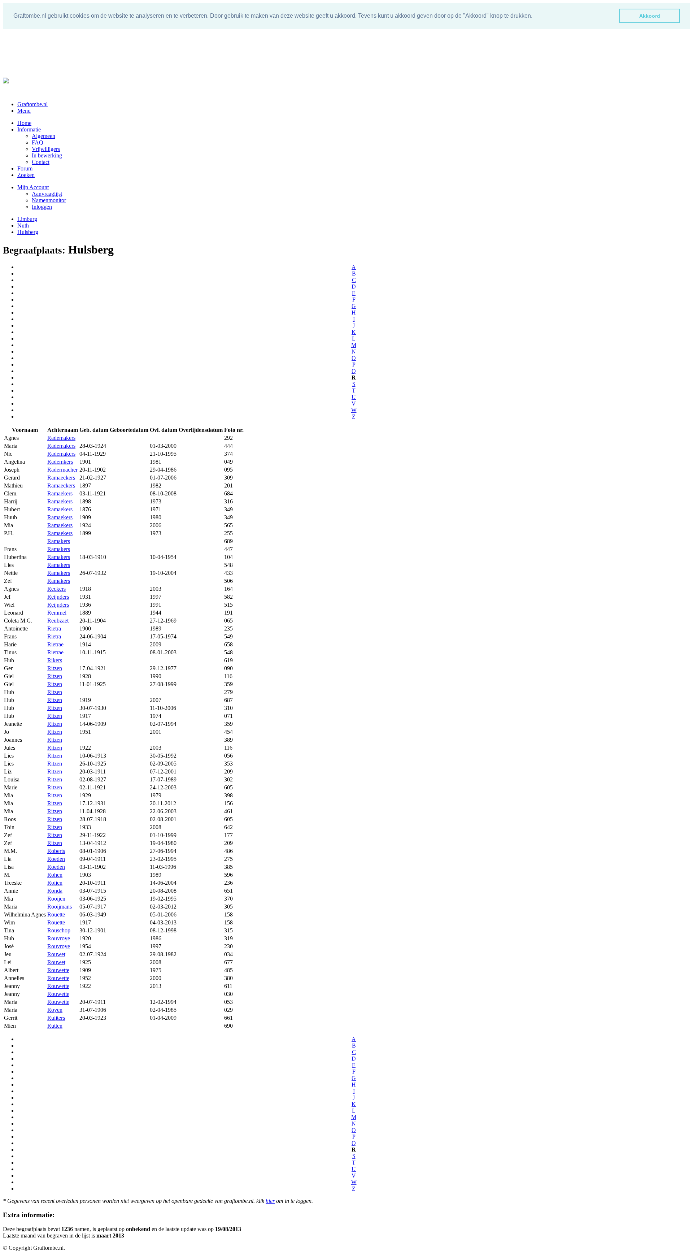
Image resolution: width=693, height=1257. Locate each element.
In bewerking (47, 155)
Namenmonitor (49, 200)
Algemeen (43, 136)
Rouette (56, 914)
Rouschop (58, 930)
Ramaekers (60, 493)
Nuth (23, 225)
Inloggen (42, 207)
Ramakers (58, 541)
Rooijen (56, 899)
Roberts (56, 851)
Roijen (54, 883)
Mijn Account (33, 187)
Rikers (54, 660)
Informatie (29, 129)
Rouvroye (58, 938)
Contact (40, 162)
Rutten (54, 1026)
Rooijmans (59, 906)
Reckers (56, 589)
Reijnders (58, 597)
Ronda (54, 891)
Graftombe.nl (32, 104)
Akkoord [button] (649, 16)
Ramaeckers (61, 477)
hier (270, 1201)
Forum (24, 168)
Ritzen (54, 668)
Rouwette (58, 970)
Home (24, 123)
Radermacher (62, 470)
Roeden (56, 859)
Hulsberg (27, 232)
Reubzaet (58, 620)
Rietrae (55, 644)
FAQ (37, 142)
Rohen (54, 875)
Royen (54, 1010)
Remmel (56, 613)
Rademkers (60, 462)
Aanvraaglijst (47, 194)
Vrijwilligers (46, 149)
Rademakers (61, 438)
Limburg (27, 219)
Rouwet (56, 954)
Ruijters (56, 1018)
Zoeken (26, 175)
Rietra (54, 628)
